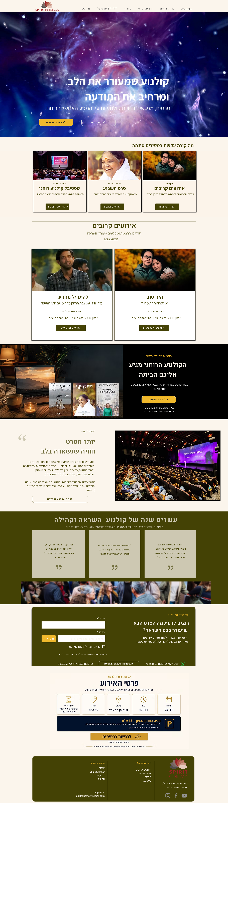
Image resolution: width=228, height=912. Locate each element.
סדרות (148, 777)
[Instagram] (168, 795)
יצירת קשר (99, 792)
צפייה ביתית (145, 773)
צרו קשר (100, 775)
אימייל (101, 632)
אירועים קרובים (143, 770)
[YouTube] (184, 795)
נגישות (101, 779)
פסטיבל (147, 781)
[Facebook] (176, 795)
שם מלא (100, 618)
